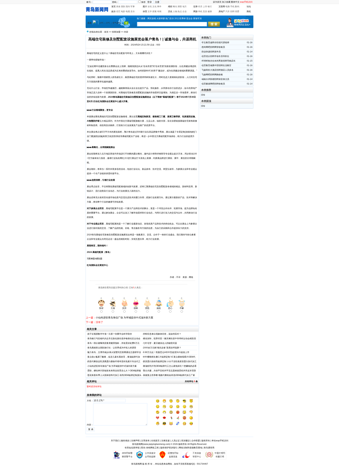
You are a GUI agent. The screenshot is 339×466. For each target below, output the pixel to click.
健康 (210, 11)
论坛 (249, 6)
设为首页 (217, 2)
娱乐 (113, 11)
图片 (145, 6)
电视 (128, 11)
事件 (159, 6)
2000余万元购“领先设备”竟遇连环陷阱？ (162, 347)
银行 (210, 6)
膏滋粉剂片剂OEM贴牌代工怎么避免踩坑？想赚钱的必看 (170, 366)
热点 (180, 11)
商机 (249, 11)
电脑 (227, 6)
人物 (175, 11)
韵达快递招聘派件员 (211, 51)
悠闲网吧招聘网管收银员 (213, 47)
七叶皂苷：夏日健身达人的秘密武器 (160, 343)
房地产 (222, 11)
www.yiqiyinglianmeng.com (156, 444)
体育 (145, 11)
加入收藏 (226, 2)
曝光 (175, 6)
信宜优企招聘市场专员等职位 (215, 56)
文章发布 (145, 440)
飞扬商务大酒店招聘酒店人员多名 (217, 70)
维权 (170, 6)
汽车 (227, 11)
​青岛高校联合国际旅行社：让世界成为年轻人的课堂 (111, 347)
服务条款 (125, 440)
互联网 (222, 6)
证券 (195, 6)
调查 (180, 6)
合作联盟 (195, 440)
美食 (118, 6)
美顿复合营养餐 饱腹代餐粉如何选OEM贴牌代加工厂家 (169, 375)
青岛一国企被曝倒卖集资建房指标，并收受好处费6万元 (113, 343)
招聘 (232, 11)
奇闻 (159, 11)
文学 (150, 11)
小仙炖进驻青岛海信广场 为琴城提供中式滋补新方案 (124, 317)
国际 (123, 6)
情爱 (237, 11)
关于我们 (115, 440)
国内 (128, 6)
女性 (150, 6)
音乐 (132, 11)
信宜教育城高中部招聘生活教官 (216, 65)
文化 (154, 6)
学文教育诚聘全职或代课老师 (215, 42)
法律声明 (135, 440)
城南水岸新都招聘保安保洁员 (215, 79)
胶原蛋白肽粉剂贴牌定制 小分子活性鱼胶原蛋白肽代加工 (170, 361)
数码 (237, 6)
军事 (132, 6)
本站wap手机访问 (220, 440)
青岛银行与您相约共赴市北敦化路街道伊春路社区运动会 (113, 338)
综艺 (118, 11)
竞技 (205, 11)
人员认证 (175, 440)
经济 (200, 6)
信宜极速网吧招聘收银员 (213, 84)
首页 (113, 6)
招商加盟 (116, 32)
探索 (154, 11)
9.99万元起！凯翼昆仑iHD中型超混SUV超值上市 (166, 352)
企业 (184, 11)
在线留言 (155, 440)
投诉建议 (185, 440)
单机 (200, 11)
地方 (184, 6)
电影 (123, 11)
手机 (232, 6)
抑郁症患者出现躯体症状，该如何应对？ (162, 334)
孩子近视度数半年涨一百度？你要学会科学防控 (109, 334)
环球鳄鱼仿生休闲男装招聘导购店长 (219, 61)
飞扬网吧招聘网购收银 (212, 74)
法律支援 (165, 440)
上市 (205, 6)
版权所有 (205, 440)
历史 (170, 11)
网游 (195, 11)
